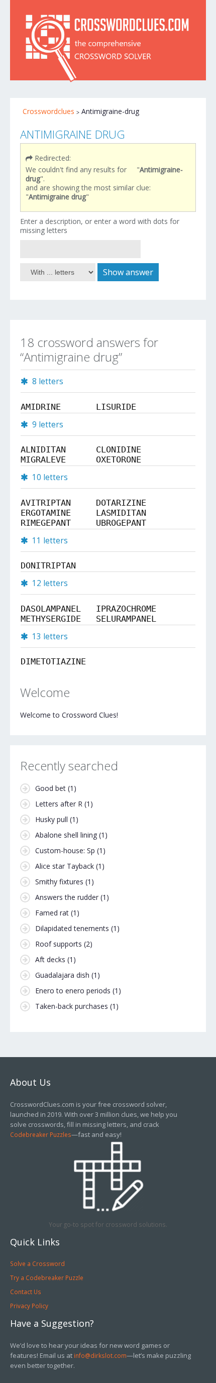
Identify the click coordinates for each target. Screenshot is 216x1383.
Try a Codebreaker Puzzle (46, 1278)
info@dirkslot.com (100, 1355)
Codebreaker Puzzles (40, 1134)
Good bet (50, 788)
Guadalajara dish (62, 975)
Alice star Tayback (64, 866)
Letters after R (58, 804)
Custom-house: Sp (65, 850)
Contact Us (25, 1292)
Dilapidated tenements (72, 928)
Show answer (128, 272)
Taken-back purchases (71, 1006)
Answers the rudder (66, 897)
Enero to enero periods (73, 990)
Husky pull (51, 819)
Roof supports (58, 944)
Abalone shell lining (66, 835)
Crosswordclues (48, 111)
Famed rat (52, 912)
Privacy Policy (29, 1306)
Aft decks (50, 959)
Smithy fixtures (59, 881)
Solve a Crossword (37, 1263)
